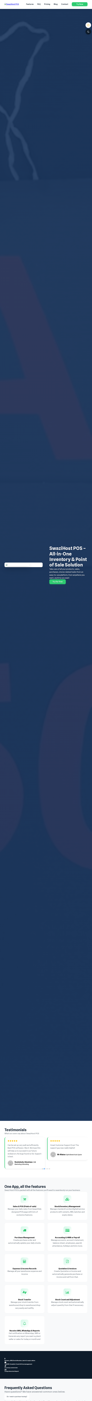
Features (30, 4)
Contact (64, 4)
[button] (42, 1168)
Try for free (58, 582)
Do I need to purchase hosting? (17, 1396)
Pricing (47, 4)
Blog (56, 4)
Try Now (79, 4)
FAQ (39, 4)
